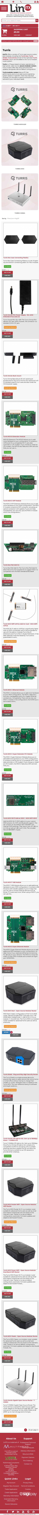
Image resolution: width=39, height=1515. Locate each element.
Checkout (29, 35)
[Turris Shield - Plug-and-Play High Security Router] (20, 1057)
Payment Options (28, 1457)
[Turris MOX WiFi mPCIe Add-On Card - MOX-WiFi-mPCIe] (20, 606)
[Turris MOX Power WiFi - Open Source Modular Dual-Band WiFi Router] (20, 1252)
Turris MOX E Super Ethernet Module (16, 946)
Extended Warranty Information (11, 1500)
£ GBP (7, 26)
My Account (11, 1483)
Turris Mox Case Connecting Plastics (15, 258)
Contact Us (28, 1464)
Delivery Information (28, 1451)
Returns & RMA (28, 1454)
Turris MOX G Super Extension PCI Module (17, 754)
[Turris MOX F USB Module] (20, 865)
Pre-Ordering (28, 1460)
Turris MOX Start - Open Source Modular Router (19, 1011)
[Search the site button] (36, 20)
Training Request (28, 1448)
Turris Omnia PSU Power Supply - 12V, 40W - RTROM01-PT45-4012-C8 (18, 316)
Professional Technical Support (28, 1443)
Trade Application (11, 1489)
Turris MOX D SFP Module (12, 501)
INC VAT (15, 26)
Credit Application (11, 1492)
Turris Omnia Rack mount (12, 376)
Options (6, 1032)
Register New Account (11, 1486)
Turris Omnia (20, 213)
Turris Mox (19, 169)
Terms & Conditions (28, 1486)
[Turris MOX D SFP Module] (20, 483)
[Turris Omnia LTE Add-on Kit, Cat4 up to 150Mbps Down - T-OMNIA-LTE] (20, 1121)
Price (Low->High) (12, 218)
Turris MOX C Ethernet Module (13, 690)
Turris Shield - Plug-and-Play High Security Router (20, 1074)
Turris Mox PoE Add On (11, 565)
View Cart (17, 35)
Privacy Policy (28, 1483)
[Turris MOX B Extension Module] (20, 419)
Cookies (28, 1489)
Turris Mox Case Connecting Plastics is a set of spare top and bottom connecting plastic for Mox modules (20, 261)
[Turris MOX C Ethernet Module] (20, 672)
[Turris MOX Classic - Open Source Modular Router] (20, 1318)
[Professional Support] (12, 2)
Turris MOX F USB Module (12, 882)
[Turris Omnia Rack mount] (20, 358)
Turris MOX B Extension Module (14, 436)
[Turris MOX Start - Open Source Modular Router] (20, 993)
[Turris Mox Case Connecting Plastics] (20, 240)
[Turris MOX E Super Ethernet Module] (20, 929)
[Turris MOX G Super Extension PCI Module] (20, 736)
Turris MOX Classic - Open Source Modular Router (20, 1336)
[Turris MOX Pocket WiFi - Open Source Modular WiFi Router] (20, 1187)
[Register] (38, 2)
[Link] (7, 1512)
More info (7, 275)
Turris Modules (20, 124)
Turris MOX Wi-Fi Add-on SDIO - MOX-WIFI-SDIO (20, 818)
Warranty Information (11, 1496)
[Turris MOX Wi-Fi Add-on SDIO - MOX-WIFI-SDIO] (20, 800)
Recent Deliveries (11, 1504)
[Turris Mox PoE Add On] (20, 547)
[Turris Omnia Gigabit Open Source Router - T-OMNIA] (20, 1383)
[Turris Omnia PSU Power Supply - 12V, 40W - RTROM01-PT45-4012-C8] (20, 297)
